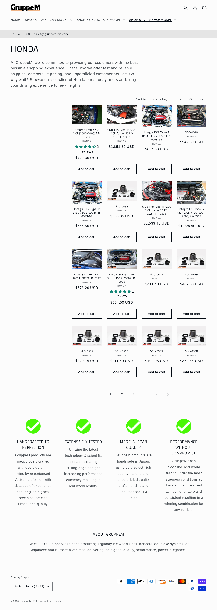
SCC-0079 (191, 132)
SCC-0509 (156, 351)
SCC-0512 (87, 351)
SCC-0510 (121, 351)
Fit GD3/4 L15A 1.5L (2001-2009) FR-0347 (87, 276)
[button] (48, 19)
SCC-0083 (121, 206)
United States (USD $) (29, 586)
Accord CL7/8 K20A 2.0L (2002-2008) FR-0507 (87, 133)
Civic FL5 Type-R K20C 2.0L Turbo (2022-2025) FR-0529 (121, 133)
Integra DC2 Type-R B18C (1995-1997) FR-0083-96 (156, 136)
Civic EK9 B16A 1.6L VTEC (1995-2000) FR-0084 (121, 278)
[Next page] (167, 394)
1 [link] (111, 394)
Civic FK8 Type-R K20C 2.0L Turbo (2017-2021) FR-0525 (156, 210)
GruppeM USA (29, 601)
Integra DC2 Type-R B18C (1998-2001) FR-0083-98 (86, 212)
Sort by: (141, 99)
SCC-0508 (191, 351)
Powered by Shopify (49, 601)
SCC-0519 (191, 274)
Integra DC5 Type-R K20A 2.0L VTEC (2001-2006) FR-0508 (191, 212)
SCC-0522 (156, 274)
